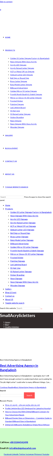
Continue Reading (23, 387)
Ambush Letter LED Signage (22, 230)
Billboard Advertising (19, 243)
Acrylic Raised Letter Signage (23, 223)
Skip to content (6, 2)
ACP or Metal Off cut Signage (23, 226)
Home (7, 205)
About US (9, 299)
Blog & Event (10, 292)
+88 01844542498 (19, 442)
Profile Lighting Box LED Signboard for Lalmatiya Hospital (28, 408)
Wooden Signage (17, 285)
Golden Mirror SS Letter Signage (24, 247)
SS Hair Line (15, 268)
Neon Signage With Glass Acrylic (24, 216)
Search (3, 390)
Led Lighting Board (18, 264)
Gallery (8, 289)
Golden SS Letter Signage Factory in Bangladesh (31, 212)
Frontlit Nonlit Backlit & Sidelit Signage (27, 250)
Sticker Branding (17, 275)
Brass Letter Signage (19, 236)
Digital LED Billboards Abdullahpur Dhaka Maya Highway (27, 425)
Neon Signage (16, 278)
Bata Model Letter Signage (21, 240)
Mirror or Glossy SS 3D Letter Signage (26, 254)
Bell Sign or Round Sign (20, 233)
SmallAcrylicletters (12, 327)
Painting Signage (17, 261)
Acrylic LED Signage (19, 219)
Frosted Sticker (16, 257)
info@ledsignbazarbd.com (22, 448)
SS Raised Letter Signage (21, 271)
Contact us (9, 296)
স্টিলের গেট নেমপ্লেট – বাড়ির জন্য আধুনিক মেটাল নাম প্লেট (22, 405)
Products (9, 209)
